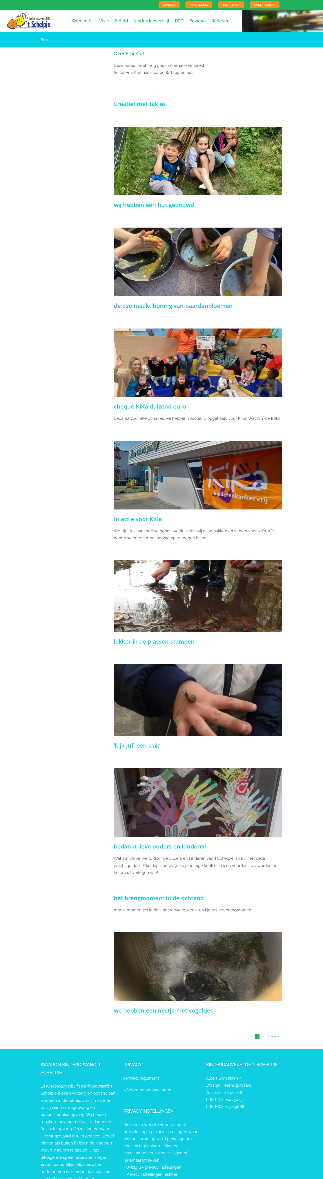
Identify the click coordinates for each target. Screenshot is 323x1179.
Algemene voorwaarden (148, 1090)
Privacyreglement (142, 1078)
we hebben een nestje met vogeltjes (163, 1010)
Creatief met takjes (140, 104)
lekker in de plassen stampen (154, 641)
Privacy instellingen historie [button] (151, 1174)
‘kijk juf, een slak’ (137, 745)
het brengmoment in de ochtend (159, 898)
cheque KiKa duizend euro (150, 406)
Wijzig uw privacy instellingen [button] (153, 1167)
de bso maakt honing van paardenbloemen (173, 306)
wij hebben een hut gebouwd (154, 205)
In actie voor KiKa (138, 519)
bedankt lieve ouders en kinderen (160, 846)
